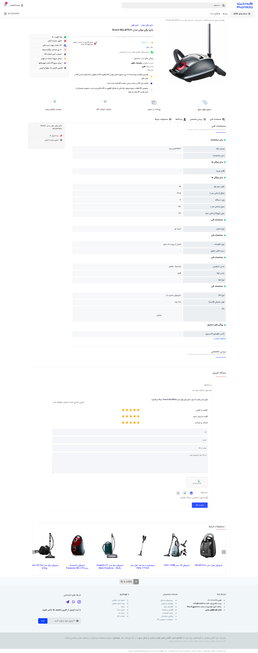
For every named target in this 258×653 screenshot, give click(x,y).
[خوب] (131, 410)
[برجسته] (123, 410)
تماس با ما (121, 610)
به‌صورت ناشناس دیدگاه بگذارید (192, 497)
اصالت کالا (121, 616)
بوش (147, 47)
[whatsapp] (73, 602)
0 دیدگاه (144, 42)
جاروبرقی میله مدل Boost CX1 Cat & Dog (45, 567)
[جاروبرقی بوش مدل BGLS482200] (208, 545)
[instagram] (79, 602)
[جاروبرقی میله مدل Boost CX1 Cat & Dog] (45, 545)
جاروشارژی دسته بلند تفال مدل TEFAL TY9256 (142, 567)
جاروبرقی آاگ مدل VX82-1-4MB (177, 565)
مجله (122, 606)
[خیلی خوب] (127, 410)
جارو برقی (198, 20)
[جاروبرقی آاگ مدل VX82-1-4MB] (175, 545)
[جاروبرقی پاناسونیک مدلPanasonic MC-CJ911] (77, 545)
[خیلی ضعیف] (138, 410)
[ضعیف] (134, 410)
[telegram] (67, 602)
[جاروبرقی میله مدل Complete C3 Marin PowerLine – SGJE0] (110, 545)
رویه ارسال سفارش (118, 603)
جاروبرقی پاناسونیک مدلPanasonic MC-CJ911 (77, 567)
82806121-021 (212, 600)
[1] (197, 54)
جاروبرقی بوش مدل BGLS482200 (208, 565)
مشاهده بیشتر (220, 338)
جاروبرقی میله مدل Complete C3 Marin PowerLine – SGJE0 (109, 567)
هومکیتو (222, 20)
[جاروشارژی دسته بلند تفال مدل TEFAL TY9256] (143, 545)
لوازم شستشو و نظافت (210, 20)
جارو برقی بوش (147, 25)
